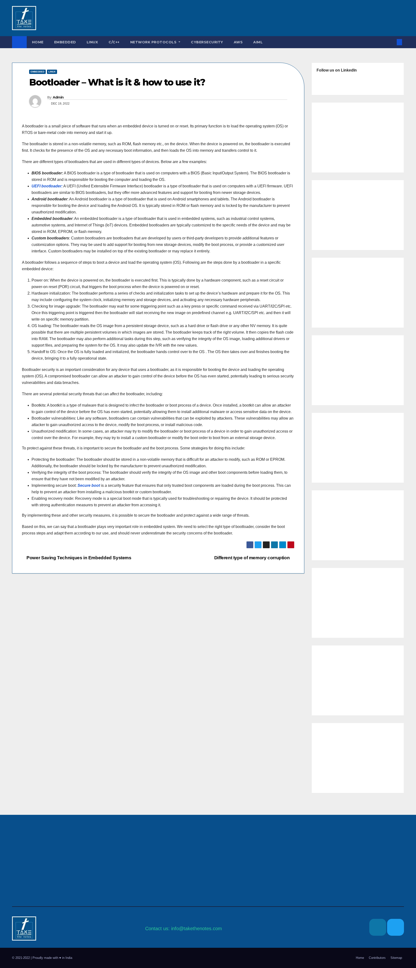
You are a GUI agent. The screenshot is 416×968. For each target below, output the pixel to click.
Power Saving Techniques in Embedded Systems (78, 557)
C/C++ (114, 42)
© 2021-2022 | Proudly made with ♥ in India (42, 958)
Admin (58, 97)
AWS (238, 42)
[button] (391, 42)
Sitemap (396, 958)
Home (38, 42)
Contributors (377, 958)
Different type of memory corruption (252, 557)
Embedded (65, 42)
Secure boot (89, 485)
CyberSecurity (207, 42)
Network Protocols (154, 42)
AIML (258, 42)
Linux (92, 42)
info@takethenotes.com (196, 928)
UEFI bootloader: (47, 186)
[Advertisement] (192, 18)
